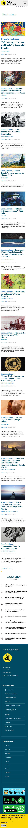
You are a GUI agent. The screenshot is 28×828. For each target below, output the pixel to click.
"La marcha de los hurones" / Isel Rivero (13, 335)
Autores (7, 714)
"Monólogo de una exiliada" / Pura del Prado (13, 45)
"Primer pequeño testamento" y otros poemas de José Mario (13, 90)
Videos (7, 776)
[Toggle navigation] (25, 2)
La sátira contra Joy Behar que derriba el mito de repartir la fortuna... (16, 591)
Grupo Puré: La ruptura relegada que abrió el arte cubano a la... (15, 610)
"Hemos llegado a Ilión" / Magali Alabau (11, 419)
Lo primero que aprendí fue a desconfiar (15, 633)
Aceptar (3, 825)
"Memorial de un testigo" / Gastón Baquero (13, 293)
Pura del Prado (5, 51)
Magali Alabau (5, 424)
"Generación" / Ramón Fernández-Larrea (10, 547)
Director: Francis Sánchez (10, 675)
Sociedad (9, 139)
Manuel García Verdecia (7, 259)
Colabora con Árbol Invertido (13, 705)
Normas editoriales (10, 697)
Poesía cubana (10, 39)
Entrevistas (8, 757)
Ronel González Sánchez (8, 469)
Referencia (6, 670)
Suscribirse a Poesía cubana (1, 571)
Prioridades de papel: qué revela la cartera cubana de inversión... (14, 604)
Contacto (7, 722)
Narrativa (7, 772)
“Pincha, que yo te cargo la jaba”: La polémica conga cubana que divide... (14, 598)
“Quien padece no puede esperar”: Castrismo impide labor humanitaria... (15, 621)
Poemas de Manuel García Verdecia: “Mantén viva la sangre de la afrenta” (12, 253)
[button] (17, 6)
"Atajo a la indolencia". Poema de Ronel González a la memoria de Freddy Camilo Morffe (13, 462)
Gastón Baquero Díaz (7, 298)
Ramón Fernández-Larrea (8, 551)
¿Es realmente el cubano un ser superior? (16, 616)
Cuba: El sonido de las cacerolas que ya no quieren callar (16, 585)
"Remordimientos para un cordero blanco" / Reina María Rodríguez (12, 378)
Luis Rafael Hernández (7, 136)
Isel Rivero (4, 339)
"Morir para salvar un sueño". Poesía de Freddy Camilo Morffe (11, 505)
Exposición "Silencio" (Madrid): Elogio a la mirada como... (15, 639)
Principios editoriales (11, 694)
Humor (7, 761)
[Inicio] (8, 3)
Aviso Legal (8, 726)
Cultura (2, 54)
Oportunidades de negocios (13, 718)
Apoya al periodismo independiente (11, 710)
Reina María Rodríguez (7, 383)
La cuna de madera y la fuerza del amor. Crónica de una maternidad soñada (15, 627)
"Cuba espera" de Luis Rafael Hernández (10, 131)
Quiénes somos (9, 690)
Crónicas (7, 765)
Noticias (7, 753)
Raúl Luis (3, 215)
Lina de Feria (4, 177)
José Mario (4, 95)
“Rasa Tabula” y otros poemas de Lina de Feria (12, 172)
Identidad (7, 701)
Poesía (5, 54)
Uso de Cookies (9, 730)
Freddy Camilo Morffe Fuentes (9, 511)
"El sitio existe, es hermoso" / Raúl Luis (12, 211)
